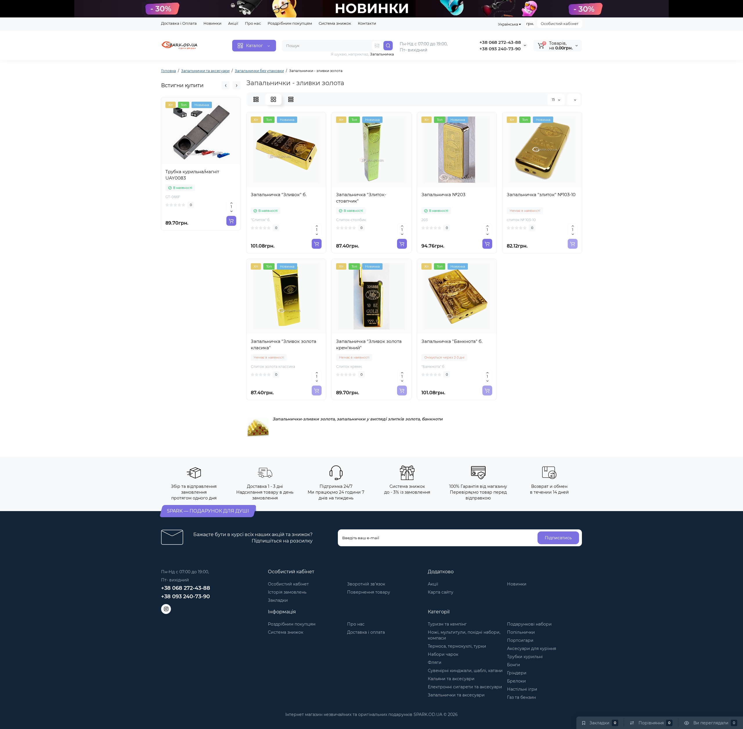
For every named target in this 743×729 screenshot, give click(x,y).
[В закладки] (214, 162)
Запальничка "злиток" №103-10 (541, 194)
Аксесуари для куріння (531, 648)
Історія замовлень (287, 592)
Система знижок (335, 23)
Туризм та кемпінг (447, 624)
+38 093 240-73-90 (500, 48)
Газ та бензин (521, 697)
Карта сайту (440, 592)
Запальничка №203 (443, 194)
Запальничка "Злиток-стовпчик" (361, 198)
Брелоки (516, 681)
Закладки (278, 600)
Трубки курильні (525, 656)
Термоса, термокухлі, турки (457, 646)
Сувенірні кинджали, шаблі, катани (465, 670)
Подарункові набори (529, 624)
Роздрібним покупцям (290, 23)
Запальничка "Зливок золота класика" (283, 344)
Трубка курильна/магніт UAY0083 (192, 175)
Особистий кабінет (559, 23)
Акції (233, 23)
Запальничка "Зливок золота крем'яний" (369, 344)
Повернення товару (368, 592)
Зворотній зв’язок (366, 584)
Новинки (212, 23)
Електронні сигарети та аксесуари (465, 686)
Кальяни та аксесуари (451, 678)
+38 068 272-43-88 (500, 42)
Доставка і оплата (366, 632)
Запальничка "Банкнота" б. (451, 341)
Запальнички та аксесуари (456, 695)
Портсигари (520, 640)
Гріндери (516, 673)
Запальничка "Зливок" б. (278, 194)
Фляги (434, 662)
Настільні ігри (522, 689)
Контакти (367, 23)
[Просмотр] (188, 162)
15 (554, 99)
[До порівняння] (201, 162)
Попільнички (521, 632)
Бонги (513, 664)
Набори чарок (443, 654)
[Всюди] (377, 45)
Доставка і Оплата (179, 23)
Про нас (253, 23)
